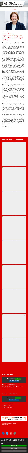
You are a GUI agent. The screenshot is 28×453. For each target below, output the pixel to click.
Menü (14, 9)
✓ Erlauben (18, 378)
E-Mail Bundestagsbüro (7, 388)
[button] (14, 154)
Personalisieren (14, 448)
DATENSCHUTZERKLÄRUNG (9, 423)
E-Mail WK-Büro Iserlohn (7, 407)
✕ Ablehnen (14, 450)
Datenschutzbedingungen (14, 380)
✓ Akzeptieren (14, 445)
